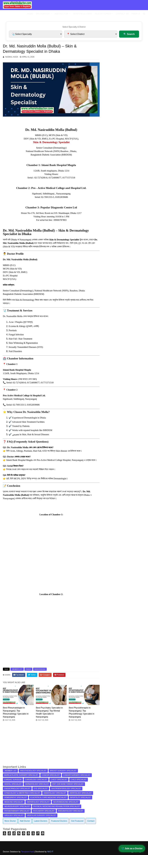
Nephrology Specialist (38, 802)
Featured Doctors (59, 821)
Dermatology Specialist (37, 784)
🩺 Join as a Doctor (132, 848)
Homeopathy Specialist (15, 797)
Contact (90, 821)
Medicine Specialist (13, 802)
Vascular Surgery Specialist (41, 815)
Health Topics (103, 14)
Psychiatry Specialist (43, 811)
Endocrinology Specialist (17, 789)
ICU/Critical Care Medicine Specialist (48, 797)
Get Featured (77, 821)
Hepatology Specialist (81, 793)
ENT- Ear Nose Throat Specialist (68, 784)
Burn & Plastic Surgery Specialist (21, 775)
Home (30, 14)
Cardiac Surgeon (13, 780)
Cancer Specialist (51, 775)
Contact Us (122, 14)
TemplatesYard (27, 852)
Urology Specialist (13, 815)
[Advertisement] (51, 744)
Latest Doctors (40, 821)
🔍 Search (129, 34)
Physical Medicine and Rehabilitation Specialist (56, 806)
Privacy (136, 14)
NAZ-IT (50, 852)
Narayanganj (40, 669)
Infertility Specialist (80, 797)
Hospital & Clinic (82, 14)
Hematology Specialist (55, 793)
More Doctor (10, 821)
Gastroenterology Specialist (66, 789)
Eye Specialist (41, 789)
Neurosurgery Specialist (17, 806)
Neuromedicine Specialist (65, 802)
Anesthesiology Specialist (33, 771)
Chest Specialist (59, 780)
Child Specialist (78, 780)
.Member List (17, 669)
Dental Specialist (13, 784)
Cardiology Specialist (36, 780)
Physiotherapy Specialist (16, 811)
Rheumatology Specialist (70, 811)
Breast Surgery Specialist (63, 771)
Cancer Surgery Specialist (76, 775)
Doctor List (43, 14)
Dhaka (28, 669)
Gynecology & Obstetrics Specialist (22, 793)
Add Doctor (61, 14)
